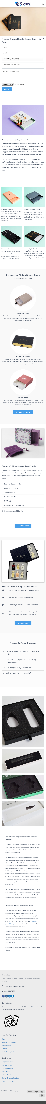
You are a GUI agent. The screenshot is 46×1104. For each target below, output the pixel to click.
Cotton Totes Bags (8, 1081)
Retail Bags (6, 1072)
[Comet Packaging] (23, 3)
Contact (5, 1049)
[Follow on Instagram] (6, 996)
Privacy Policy (7, 1045)
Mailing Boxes (7, 1065)
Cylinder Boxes (7, 1068)
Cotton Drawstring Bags (10, 1078)
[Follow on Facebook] (3, 996)
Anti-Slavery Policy (9, 1052)
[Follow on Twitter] (9, 996)
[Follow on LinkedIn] (12, 996)
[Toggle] (4, 651)
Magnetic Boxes (7, 1062)
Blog (3, 1039)
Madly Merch (36, 1007)
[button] (3, 3)
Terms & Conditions (9, 1042)
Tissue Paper (6, 1075)
